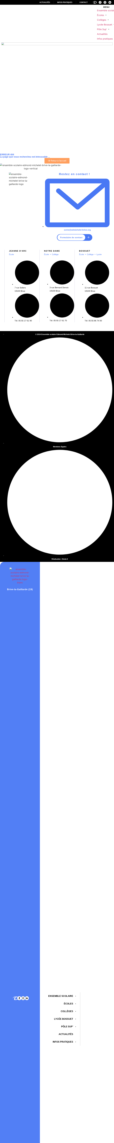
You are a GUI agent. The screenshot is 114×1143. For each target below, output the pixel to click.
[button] (102, 15)
